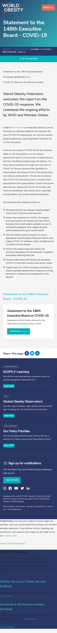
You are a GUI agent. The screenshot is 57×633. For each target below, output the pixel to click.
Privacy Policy (40, 506)
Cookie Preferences (15, 509)
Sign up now (12, 480)
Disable (10, 627)
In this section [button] (30, 59)
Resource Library (21, 49)
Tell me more (10, 535)
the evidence (18, 127)
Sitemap (30, 506)
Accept (3, 543)
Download (19, 331)
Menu (47, 7)
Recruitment (20, 506)
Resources (7, 49)
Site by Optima (8, 506)
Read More (9, 386)
